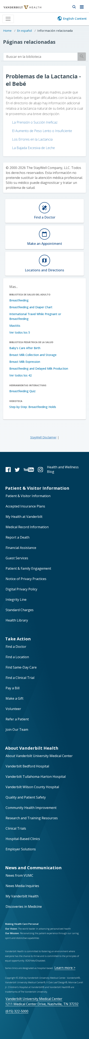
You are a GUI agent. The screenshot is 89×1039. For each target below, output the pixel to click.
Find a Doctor (16, 646)
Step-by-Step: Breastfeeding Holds (32, 407)
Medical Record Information (27, 527)
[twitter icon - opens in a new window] (17, 469)
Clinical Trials (16, 828)
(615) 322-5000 (17, 1011)
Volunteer (13, 708)
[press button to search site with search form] (74, 6)
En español (24, 31)
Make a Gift (14, 698)
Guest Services (17, 558)
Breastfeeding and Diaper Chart (30, 307)
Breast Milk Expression (24, 362)
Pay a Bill (12, 688)
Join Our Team (17, 729)
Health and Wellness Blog (63, 469)
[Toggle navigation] (8, 19)
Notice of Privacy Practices (26, 579)
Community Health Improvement (31, 807)
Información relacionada (55, 31)
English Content (75, 18)
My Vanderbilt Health (22, 896)
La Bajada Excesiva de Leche (33, 148)
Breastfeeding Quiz (22, 391)
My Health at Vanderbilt (24, 516)
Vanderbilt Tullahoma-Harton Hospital (36, 776)
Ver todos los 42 (20, 375)
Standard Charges (20, 610)
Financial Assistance (21, 547)
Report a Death (17, 537)
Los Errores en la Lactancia (32, 139)
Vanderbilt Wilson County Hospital (32, 787)
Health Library (17, 620)
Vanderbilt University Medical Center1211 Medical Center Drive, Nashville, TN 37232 (41, 1001)
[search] (40, 56)
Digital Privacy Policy (21, 589)
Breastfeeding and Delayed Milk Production (38, 368)
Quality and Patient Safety (26, 797)
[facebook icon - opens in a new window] (8, 469)
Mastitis (14, 326)
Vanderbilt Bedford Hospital (27, 766)
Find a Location (17, 657)
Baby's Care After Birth (24, 348)
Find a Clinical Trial (20, 677)
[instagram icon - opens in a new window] (40, 469)
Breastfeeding (19, 300)
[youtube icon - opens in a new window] (28, 469)
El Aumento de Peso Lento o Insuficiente (42, 131)
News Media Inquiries (22, 886)
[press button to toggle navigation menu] (83, 6)
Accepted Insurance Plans (25, 506)
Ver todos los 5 (19, 332)
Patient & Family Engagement (28, 568)
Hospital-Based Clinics (23, 838)
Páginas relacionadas (29, 41)
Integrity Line (16, 599)
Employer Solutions (21, 849)
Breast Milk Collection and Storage (33, 355)
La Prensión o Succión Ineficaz (35, 122)
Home (7, 31)
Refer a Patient (17, 719)
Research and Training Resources (32, 818)
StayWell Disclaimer (43, 437)
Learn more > (64, 967)
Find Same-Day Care (21, 667)
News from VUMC (19, 875)
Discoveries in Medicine (24, 906)
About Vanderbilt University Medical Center (39, 756)
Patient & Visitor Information (28, 496)
